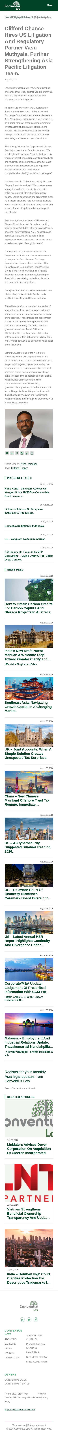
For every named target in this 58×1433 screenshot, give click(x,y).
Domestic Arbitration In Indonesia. (24, 526)
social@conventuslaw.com (21, 1409)
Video (8, 1348)
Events (9, 1353)
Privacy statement (36, 1425)
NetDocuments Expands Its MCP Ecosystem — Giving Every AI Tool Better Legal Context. (29, 556)
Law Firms (32, 1352)
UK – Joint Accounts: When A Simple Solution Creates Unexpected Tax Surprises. (28, 753)
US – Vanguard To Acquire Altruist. (25, 539)
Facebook (36, 1319)
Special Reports (37, 1361)
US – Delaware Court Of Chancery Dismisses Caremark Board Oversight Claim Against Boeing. (26, 896)
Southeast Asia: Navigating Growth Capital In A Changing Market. (28, 707)
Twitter (29, 1319)
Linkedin (22, 1319)
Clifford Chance (19, 468)
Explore (10, 1343)
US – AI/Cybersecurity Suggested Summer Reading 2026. (27, 847)
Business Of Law (36, 1357)
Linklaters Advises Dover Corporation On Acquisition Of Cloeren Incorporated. (29, 1149)
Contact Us (12, 1357)
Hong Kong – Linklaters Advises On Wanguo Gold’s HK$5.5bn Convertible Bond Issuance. (27, 492)
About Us (11, 1339)
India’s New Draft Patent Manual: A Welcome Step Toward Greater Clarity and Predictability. (26, 657)
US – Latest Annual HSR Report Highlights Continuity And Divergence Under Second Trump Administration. (29, 943)
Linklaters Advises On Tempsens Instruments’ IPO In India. (24, 511)
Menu (50, 5)
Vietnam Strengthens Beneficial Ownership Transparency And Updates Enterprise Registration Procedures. (28, 1217)
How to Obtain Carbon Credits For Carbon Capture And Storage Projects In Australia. (28, 608)
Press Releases (28, 464)
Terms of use (19, 1425)
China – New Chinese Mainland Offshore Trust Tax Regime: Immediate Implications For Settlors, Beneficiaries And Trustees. (27, 804)
